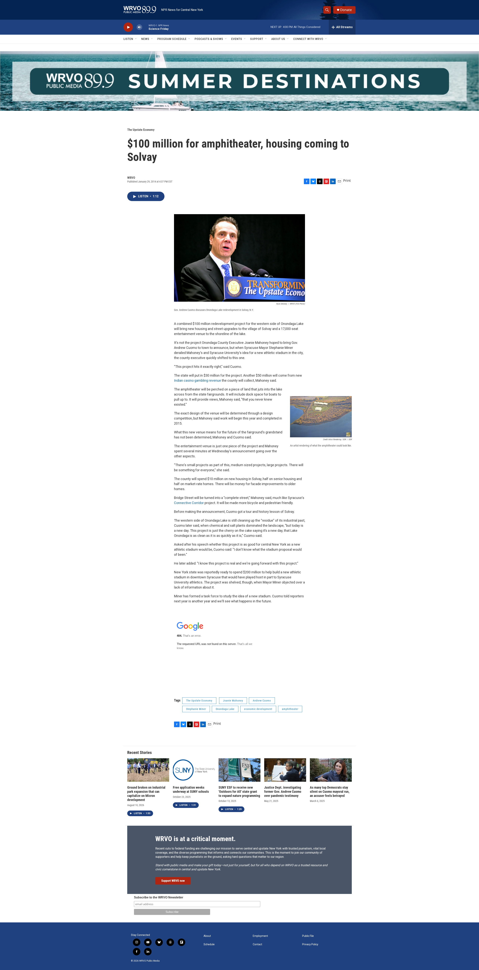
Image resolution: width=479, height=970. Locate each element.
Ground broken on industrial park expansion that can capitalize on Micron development (146, 793)
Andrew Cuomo (262, 700)
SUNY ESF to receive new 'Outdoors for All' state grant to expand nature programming (239, 791)
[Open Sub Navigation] (136, 38)
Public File (308, 936)
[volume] (139, 27)
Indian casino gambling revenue (197, 380)
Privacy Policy (310, 944)
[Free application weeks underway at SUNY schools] (194, 770)
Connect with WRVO (308, 38)
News (145, 38)
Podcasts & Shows (209, 38)
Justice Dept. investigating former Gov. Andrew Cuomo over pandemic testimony (282, 791)
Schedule (209, 944)
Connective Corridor (189, 503)
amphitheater (290, 708)
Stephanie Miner (196, 708)
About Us (278, 38)
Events (236, 38)
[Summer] (239, 81)
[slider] (145, 27)
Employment (260, 936)
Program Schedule (172, 38)
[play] (128, 27)
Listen (128, 38)
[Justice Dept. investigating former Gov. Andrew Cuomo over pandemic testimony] (285, 770)
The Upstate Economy (141, 130)
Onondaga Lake (225, 708)
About (207, 936)
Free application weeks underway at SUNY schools (191, 789)
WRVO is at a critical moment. (195, 839)
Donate (346, 10)
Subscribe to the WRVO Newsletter (158, 897)
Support (256, 38)
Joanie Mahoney (233, 700)
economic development (258, 708)
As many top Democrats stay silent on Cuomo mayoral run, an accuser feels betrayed (329, 791)
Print (347, 180)
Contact (257, 944)
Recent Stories (139, 752)
